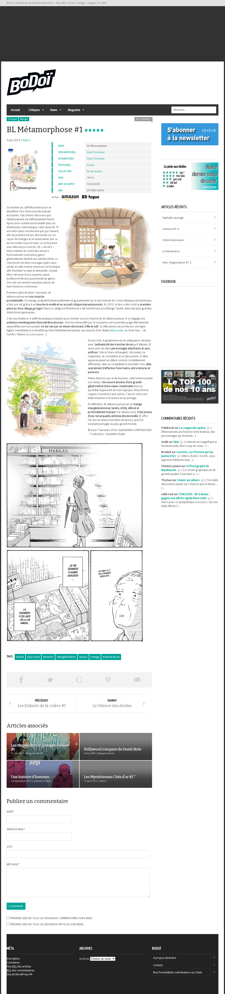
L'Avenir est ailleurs (188, 480)
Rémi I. (27, 140)
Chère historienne (173, 240)
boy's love (33, 656)
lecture (83, 656)
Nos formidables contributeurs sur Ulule (177, 972)
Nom (10, 811)
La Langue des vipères (192, 427)
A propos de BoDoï (164, 958)
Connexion (13, 962)
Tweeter (50, 679)
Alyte (176, 442)
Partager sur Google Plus (79, 679)
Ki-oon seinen (94, 171)
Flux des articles (19, 966)
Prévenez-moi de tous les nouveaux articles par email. (47, 924)
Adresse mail (16, 829)
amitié (20, 656)
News (51, 111)
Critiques (32, 111)
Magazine (72, 111)
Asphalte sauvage (172, 217)
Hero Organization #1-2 (176, 262)
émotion (48, 656)
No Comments (143, 119)
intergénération (66, 656)
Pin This (108, 679)
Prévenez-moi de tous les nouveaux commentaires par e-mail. (51, 918)
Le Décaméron (171, 251)
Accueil (15, 110)
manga (95, 656)
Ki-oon (90, 165)
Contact (158, 965)
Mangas (24, 119)
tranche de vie (111, 656)
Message (13, 864)
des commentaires (20, 970)
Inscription (13, 958)
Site (9, 846)
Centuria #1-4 (170, 229)
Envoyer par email (137, 679)
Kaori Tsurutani (96, 152)
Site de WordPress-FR (19, 974)
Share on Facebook (21, 679)
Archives (84, 958)
